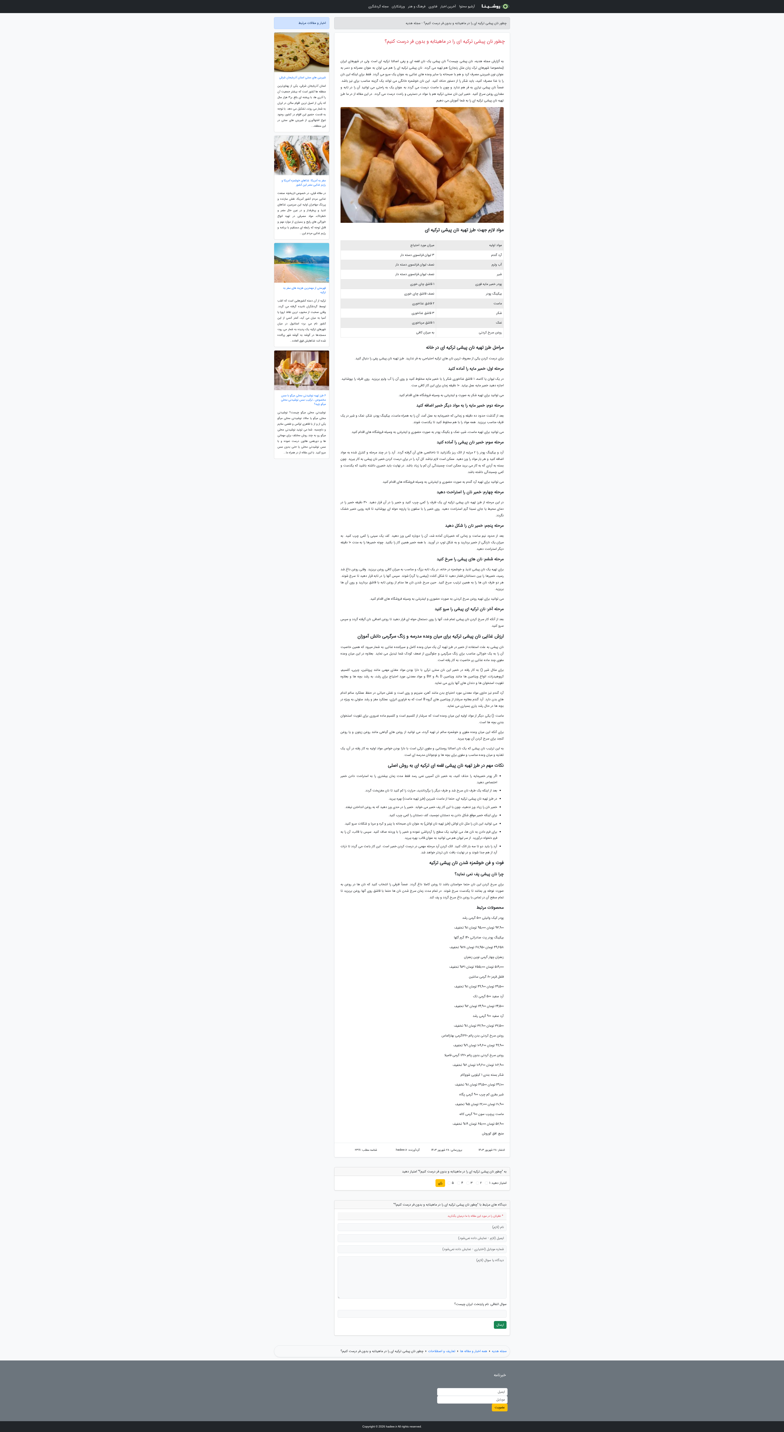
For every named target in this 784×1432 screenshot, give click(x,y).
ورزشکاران (398, 6)
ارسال (500, 1324)
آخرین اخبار (448, 6)
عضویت (499, 1407)
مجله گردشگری (378, 6)
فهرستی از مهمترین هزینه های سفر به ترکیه (304, 290)
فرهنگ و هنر (416, 6)
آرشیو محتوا (467, 6)
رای (440, 1182)
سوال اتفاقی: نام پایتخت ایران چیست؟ (480, 1304)
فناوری (433, 6)
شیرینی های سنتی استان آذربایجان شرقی (302, 77)
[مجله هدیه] (495, 6)
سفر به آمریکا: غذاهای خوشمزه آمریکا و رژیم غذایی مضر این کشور (304, 182)
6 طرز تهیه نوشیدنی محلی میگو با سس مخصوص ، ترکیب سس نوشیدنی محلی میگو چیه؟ (303, 399)
